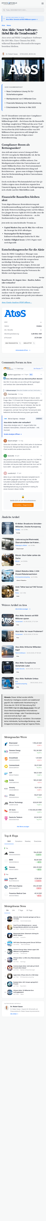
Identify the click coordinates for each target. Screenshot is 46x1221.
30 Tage (29, 910)
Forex (17, 593)
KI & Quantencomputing (22, 577)
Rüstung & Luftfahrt (21, 545)
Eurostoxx (18, 841)
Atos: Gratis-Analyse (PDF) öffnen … (17, 302)
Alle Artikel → (14, 1014)
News (9, 25)
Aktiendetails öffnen (22, 350)
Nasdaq (17, 529)
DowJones (37, 841)
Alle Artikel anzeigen (21, 609)
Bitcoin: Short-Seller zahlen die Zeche (27, 556)
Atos (3, 25)
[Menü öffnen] (42, 3)
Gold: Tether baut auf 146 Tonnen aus (29, 588)
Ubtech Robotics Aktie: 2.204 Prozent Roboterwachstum (27, 572)
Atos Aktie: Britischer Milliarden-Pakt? (28, 648)
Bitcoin (17, 561)
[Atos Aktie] (23, 313)
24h (13, 910)
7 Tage (20, 910)
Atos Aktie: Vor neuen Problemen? (29, 631)
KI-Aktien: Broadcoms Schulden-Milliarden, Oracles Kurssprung (28, 525)
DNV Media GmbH (27, 708)
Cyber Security (20, 669)
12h (7, 910)
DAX (9, 841)
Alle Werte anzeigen (23, 826)
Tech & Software (20, 653)
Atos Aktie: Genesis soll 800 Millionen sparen (26, 617)
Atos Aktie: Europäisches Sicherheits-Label (25, 664)
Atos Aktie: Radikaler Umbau (26, 678)
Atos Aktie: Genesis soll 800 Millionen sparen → (22, 19)
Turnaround (18, 621)
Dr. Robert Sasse (12, 54)
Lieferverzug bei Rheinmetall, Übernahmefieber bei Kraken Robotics (27, 541)
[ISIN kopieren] (20, 343)
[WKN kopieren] (33, 343)
